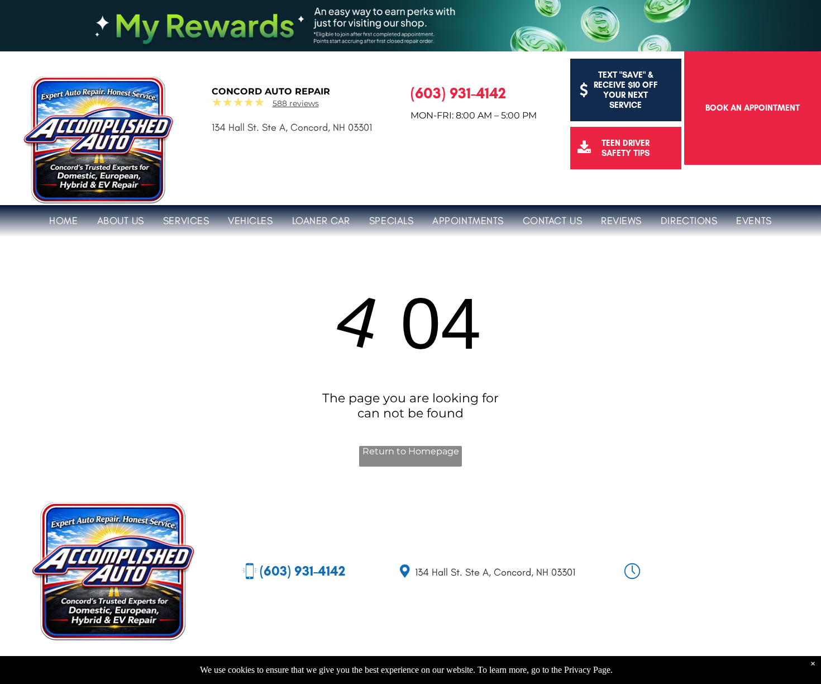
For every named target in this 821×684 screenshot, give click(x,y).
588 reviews (296, 103)
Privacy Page (587, 669)
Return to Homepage (410, 451)
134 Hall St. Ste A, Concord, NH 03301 (292, 127)
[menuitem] (63, 219)
